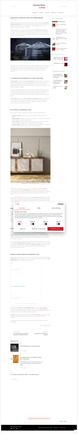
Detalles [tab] (39, 208)
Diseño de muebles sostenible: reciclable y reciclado (61, 49)
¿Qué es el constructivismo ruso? (61, 25)
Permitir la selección (39, 228)
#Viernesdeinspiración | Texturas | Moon (30, 346)
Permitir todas (55, 228)
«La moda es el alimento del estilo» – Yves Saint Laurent (24, 374)
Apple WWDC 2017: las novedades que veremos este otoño (61, 38)
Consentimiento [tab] (22, 208)
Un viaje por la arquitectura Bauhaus (61, 44)
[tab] (55, 21)
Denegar (22, 228)
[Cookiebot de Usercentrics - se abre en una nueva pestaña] (58, 204)
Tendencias (15, 19)
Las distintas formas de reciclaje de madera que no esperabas (31, 358)
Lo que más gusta (61, 21)
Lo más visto (54, 21)
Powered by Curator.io (63, 421)
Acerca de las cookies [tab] (56, 208)
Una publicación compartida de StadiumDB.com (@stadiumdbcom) (25, 303)
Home (11, 19)
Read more (24, 350)
